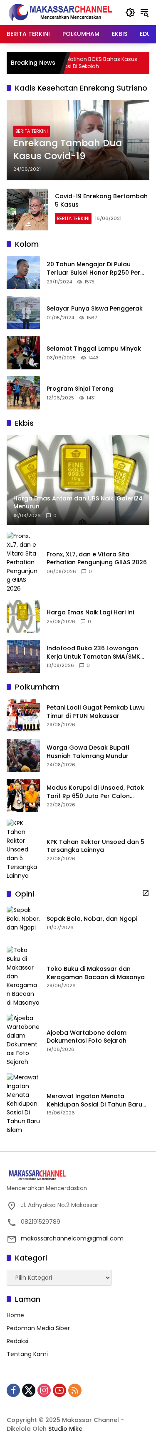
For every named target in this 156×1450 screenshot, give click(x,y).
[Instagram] (44, 1390)
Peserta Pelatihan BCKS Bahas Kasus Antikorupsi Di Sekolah (71, 63)
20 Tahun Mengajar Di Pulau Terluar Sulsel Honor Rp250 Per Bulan (93, 268)
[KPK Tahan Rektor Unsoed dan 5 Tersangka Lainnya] (23, 849)
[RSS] (75, 1390)
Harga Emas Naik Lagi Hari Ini (90, 612)
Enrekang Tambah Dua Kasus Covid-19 (67, 149)
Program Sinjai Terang (80, 389)
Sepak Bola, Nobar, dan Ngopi (92, 919)
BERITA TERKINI (31, 131)
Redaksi (17, 1341)
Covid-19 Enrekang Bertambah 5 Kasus (101, 200)
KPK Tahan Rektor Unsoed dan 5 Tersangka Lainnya (95, 846)
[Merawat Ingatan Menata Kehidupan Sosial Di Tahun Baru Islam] (23, 1103)
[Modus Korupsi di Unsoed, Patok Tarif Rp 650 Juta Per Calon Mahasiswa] (23, 795)
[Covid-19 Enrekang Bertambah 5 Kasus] (27, 209)
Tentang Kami (27, 1354)
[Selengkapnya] (145, 893)
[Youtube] (59, 1390)
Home (15, 1315)
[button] (130, 13)
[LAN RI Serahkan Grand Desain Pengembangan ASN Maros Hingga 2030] (146, 63)
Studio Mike (65, 1429)
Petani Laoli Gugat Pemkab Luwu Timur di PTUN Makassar (96, 712)
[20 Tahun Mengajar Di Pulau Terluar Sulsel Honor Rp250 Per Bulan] (23, 272)
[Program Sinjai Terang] (23, 392)
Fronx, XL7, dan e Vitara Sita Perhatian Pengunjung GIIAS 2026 (97, 559)
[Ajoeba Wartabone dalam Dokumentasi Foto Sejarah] (23, 1040)
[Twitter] (28, 1390)
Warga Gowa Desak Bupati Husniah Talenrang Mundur (88, 752)
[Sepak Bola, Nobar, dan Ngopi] (23, 922)
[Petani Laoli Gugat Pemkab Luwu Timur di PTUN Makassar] (23, 715)
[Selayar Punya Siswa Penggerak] (23, 312)
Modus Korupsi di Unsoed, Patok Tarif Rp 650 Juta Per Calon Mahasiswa (95, 792)
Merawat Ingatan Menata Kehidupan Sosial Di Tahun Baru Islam (94, 1100)
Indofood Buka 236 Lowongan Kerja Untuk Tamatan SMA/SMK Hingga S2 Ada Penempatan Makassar (93, 652)
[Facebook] (13, 1390)
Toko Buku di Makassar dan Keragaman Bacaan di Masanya (96, 973)
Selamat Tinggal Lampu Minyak (94, 349)
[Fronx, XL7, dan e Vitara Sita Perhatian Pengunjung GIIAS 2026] (23, 562)
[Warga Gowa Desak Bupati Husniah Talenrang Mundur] (23, 755)
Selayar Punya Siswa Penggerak (95, 309)
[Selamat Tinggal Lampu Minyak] (23, 352)
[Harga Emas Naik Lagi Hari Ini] (23, 616)
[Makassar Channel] (60, 12)
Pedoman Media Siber (38, 1328)
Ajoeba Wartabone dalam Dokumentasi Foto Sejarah (86, 1037)
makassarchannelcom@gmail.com (72, 1238)
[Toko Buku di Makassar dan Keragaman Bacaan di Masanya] (23, 976)
